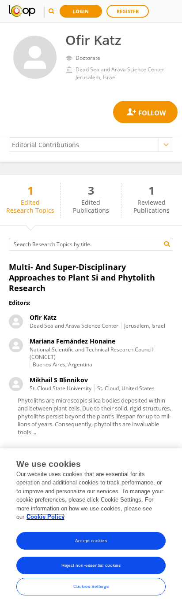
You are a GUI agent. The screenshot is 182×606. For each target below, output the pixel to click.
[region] (91, 527)
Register (128, 11)
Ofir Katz (43, 317)
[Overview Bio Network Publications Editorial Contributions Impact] (91, 144)
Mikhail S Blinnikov (59, 380)
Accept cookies (90, 540)
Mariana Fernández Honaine (72, 341)
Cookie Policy (45, 517)
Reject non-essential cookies (91, 565)
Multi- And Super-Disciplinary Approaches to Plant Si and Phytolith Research (82, 277)
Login (81, 11)
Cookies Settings (91, 586)
